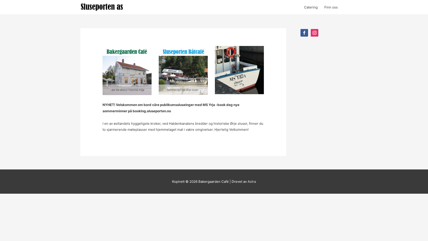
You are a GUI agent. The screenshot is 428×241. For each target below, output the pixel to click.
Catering (311, 7)
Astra (252, 181)
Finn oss (331, 7)
